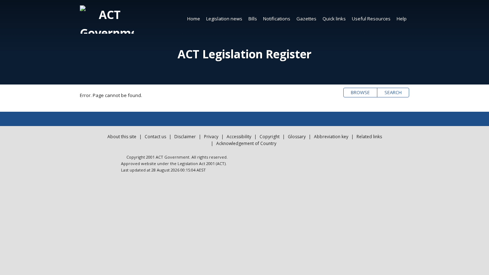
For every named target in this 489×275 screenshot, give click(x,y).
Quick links (334, 18)
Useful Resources (371, 18)
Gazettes (306, 18)
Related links (369, 137)
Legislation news (224, 18)
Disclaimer (185, 137)
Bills (252, 18)
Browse (360, 92)
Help (402, 18)
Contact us (155, 137)
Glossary (297, 137)
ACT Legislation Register (244, 54)
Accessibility (239, 137)
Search (393, 92)
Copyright (270, 137)
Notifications (276, 18)
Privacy (211, 137)
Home (193, 18)
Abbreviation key (331, 137)
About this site (121, 137)
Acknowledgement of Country (246, 143)
